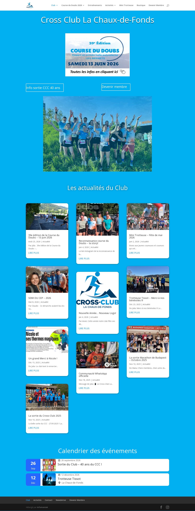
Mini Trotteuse (126, 5)
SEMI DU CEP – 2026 (39, 298)
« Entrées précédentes (35, 439)
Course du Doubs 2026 (71, 5)
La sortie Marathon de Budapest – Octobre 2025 (147, 359)
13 (110, 166)
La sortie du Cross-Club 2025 (44, 415)
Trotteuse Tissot (69, 479)
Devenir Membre (156, 5)
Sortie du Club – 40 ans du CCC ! (80, 464)
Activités (109, 5)
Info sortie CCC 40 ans (43, 87)
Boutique (141, 5)
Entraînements (95, 5)
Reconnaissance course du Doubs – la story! (94, 242)
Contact (48, 500)
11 (106, 166)
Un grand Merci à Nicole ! (42, 358)
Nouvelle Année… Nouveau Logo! (97, 313)
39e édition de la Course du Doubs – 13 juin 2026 (43, 236)
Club (53, 5)
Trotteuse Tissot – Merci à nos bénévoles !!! (146, 299)
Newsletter (61, 500)
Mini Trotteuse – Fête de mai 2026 (145, 236)
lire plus (33, 252)
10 (104, 166)
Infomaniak (42, 507)
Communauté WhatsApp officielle (93, 374)
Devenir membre (114, 86)
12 (108, 166)
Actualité (46, 241)
